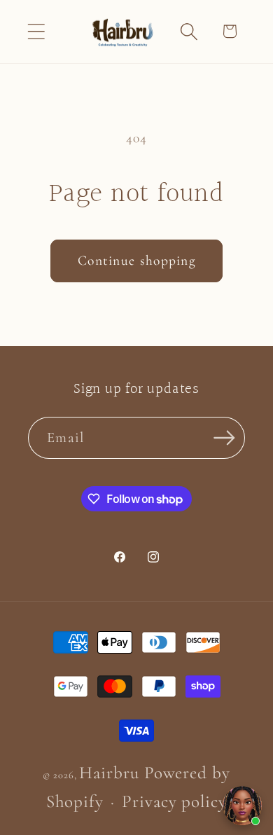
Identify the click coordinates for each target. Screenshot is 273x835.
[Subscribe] (224, 438)
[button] (36, 31)
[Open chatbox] (242, 805)
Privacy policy (174, 801)
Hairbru (109, 772)
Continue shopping (136, 260)
